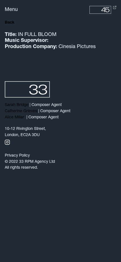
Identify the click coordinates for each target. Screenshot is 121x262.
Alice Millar (15, 117)
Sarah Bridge (16, 105)
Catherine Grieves (21, 111)
